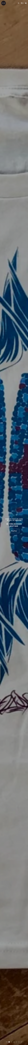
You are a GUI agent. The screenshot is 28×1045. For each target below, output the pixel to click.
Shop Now (14, 531)
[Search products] (18, 3)
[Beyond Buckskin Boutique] (7, 3)
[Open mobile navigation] (26, 3)
